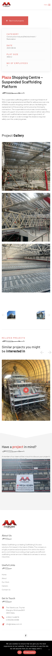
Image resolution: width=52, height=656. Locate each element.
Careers (5, 586)
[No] (49, 649)
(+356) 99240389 (12, 620)
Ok (20, 652)
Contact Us (6, 590)
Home (4, 575)
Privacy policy (29, 652)
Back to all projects (16, 21)
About (4, 578)
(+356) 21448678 (12, 617)
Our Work (5, 582)
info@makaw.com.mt (14, 624)
